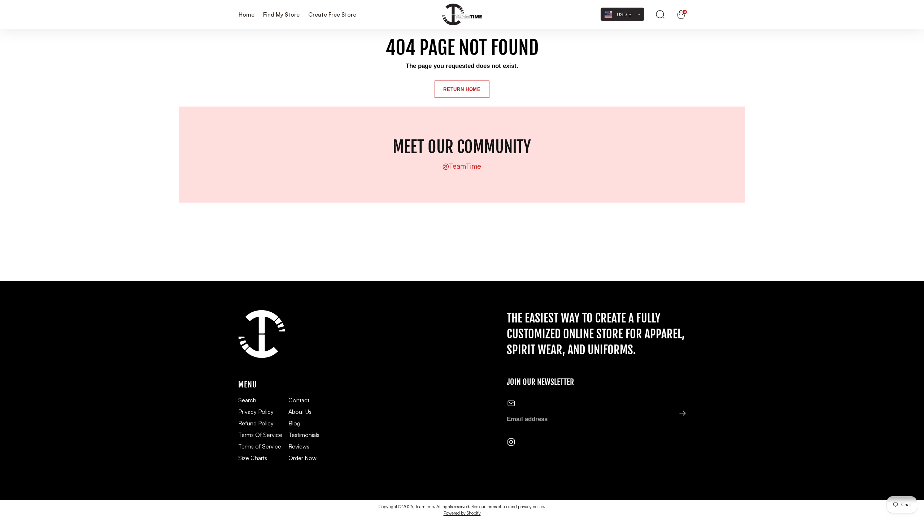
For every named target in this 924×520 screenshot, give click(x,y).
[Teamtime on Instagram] (511, 443)
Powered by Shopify (462, 513)
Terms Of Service (260, 434)
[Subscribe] (678, 414)
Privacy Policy (256, 411)
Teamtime (424, 506)
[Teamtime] (462, 15)
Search (247, 400)
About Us (299, 411)
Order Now (302, 458)
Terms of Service (259, 446)
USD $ (624, 14)
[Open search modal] (660, 14)
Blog (294, 423)
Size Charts (252, 458)
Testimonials (303, 434)
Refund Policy (256, 423)
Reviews (298, 446)
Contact (298, 400)
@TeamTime (462, 166)
